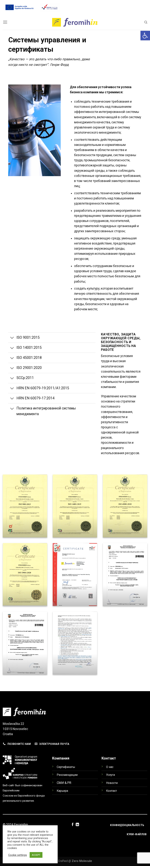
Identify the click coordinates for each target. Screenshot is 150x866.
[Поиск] (145, 22)
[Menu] (5, 22)
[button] (145, 35)
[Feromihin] (75, 22)
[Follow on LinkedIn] (77, 825)
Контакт (111, 791)
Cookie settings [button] (17, 855)
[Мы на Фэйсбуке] (72, 825)
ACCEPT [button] (36, 855)
